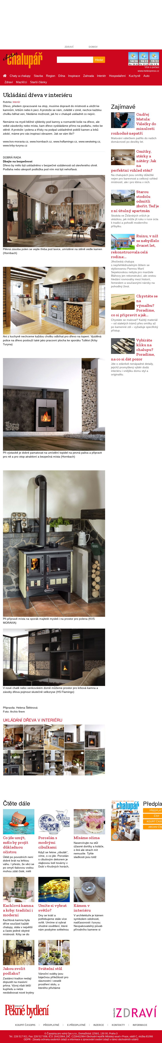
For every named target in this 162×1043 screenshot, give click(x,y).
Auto (146, 75)
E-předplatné (76, 1025)
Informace (140, 1025)
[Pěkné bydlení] (27, 1011)
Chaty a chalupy (20, 75)
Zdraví (69, 47)
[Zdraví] (135, 1011)
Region (50, 75)
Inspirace (74, 75)
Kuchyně (134, 75)
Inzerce (98, 1025)
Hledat (99, 60)
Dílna (61, 75)
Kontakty (118, 1025)
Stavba (38, 75)
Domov (93, 47)
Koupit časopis (25, 1025)
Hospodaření (117, 75)
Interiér (101, 75)
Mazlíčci (21, 82)
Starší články (38, 82)
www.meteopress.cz (148, 71)
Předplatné (51, 1025)
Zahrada (88, 75)
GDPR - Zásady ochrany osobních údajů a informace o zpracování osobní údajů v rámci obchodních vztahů (81, 1039)
